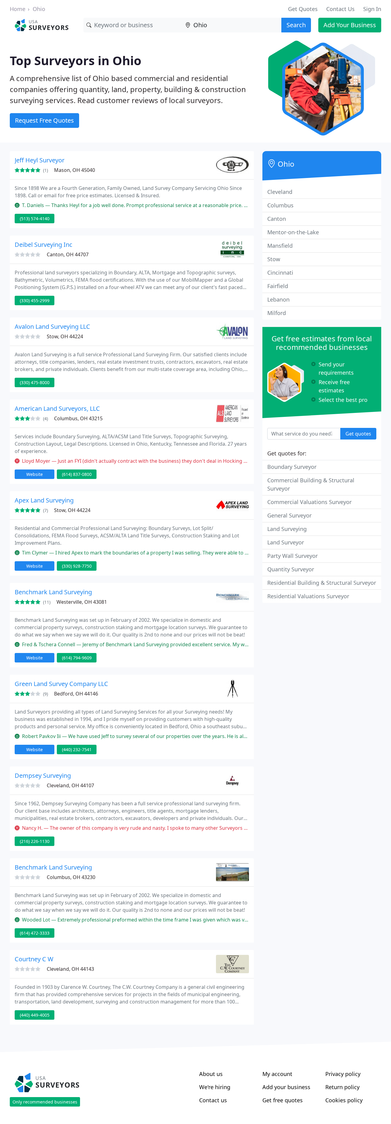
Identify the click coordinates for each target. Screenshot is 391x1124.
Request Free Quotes (44, 120)
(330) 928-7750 (77, 566)
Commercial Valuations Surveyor (309, 502)
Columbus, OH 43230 (71, 877)
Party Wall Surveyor (292, 555)
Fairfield (277, 286)
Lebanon (278, 299)
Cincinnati (280, 272)
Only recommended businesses (45, 1102)
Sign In (372, 9)
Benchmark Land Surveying (53, 592)
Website (34, 474)
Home (17, 9)
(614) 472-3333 (34, 933)
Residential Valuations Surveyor (308, 596)
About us (211, 1074)
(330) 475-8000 (34, 382)
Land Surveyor (285, 542)
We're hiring (214, 1087)
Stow (273, 259)
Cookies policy (344, 1100)
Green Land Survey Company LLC (61, 684)
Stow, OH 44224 (65, 336)
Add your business (286, 1087)
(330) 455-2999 (34, 300)
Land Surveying (287, 528)
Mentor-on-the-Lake (293, 232)
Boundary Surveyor (291, 466)
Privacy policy (342, 1074)
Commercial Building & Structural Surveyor (310, 484)
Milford (276, 313)
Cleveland (279, 191)
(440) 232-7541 (77, 749)
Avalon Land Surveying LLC (52, 326)
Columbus (280, 205)
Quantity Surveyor (290, 569)
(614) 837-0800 (77, 474)
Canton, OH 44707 (68, 254)
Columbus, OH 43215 (78, 418)
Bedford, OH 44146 (76, 693)
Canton (276, 218)
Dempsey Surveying (43, 775)
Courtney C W (34, 959)
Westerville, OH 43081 (82, 602)
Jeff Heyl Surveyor (39, 160)
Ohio (39, 9)
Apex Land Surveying (44, 500)
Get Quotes (303, 9)
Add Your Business (349, 25)
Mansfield (280, 245)
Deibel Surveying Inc (43, 244)
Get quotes (358, 433)
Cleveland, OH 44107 (70, 785)
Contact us (213, 1100)
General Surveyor (289, 515)
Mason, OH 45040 (74, 170)
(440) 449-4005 (34, 1015)
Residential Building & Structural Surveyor (321, 582)
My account (277, 1074)
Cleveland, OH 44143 (70, 969)
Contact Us (340, 9)
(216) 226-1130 (34, 841)
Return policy (342, 1087)
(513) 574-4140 (34, 218)
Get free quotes (282, 1100)
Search (296, 25)
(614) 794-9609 (77, 658)
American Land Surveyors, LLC (57, 408)
